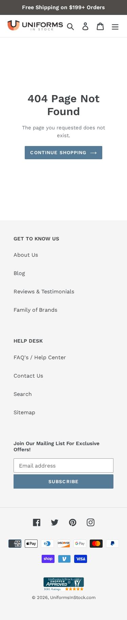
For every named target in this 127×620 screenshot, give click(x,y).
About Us (26, 255)
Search (23, 394)
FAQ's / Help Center (40, 357)
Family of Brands (35, 310)
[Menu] (115, 26)
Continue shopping (58, 152)
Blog (19, 273)
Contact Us (28, 375)
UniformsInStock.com (73, 597)
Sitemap (24, 412)
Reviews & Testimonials (44, 291)
